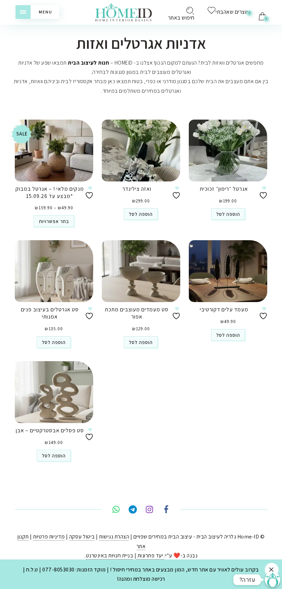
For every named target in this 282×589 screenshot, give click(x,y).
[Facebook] (166, 510)
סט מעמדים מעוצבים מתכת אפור (137, 313)
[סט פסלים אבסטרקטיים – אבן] (54, 392)
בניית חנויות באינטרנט (109, 555)
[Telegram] (132, 510)
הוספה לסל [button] (141, 214)
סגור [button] (272, 570)
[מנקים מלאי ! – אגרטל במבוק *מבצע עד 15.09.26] (54, 150)
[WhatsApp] (116, 510)
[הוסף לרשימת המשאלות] (90, 193)
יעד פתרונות (150, 555)
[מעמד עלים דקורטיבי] (228, 271)
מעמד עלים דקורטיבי (224, 309)
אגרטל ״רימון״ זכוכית (224, 188)
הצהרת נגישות (114, 536)
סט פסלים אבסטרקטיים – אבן (50, 430)
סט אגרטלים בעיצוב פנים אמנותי (50, 313)
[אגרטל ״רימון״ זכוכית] (228, 150)
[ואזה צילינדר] (141, 150)
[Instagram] (149, 510)
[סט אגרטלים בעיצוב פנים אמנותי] (54, 271)
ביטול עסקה (82, 536)
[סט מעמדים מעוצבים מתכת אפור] (141, 271)
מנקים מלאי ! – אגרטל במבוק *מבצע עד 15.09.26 (49, 192)
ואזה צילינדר (136, 188)
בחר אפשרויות (54, 221)
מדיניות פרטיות (49, 536)
